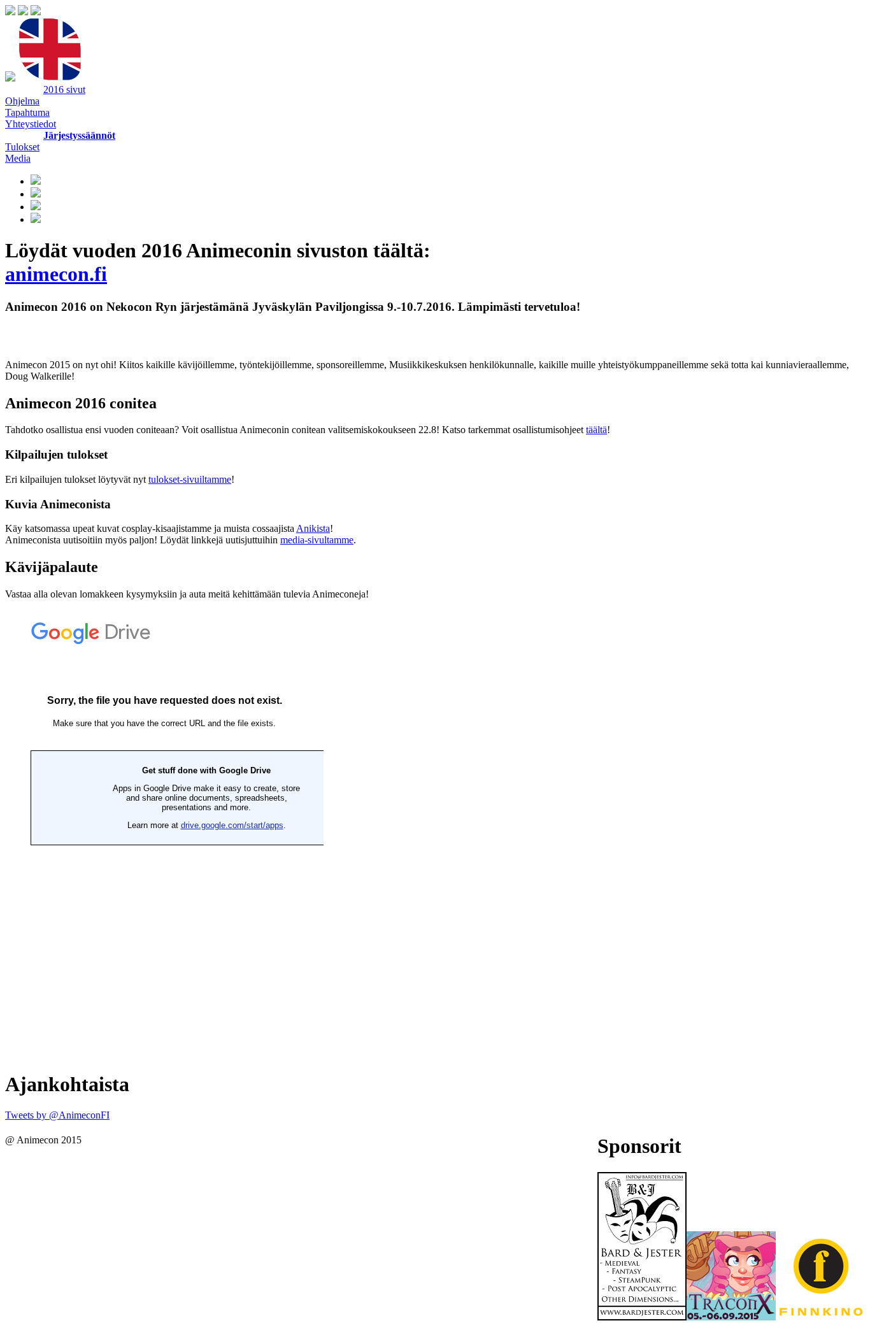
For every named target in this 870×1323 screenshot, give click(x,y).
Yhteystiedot (30, 123)
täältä (596, 429)
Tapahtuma (27, 112)
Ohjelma (22, 101)
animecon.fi (56, 273)
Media (18, 158)
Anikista (313, 528)
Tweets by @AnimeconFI (57, 1115)
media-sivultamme (316, 539)
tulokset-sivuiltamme (189, 479)
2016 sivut (64, 89)
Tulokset (22, 146)
